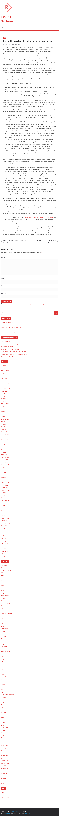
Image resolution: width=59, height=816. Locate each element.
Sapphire (3, 715)
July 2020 (3, 444)
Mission (3, 682)
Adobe (3, 573)
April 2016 (3, 536)
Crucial (3, 621)
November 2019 (5, 465)
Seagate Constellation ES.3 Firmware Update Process (14, 354)
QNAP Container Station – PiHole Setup (11, 349)
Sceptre (3, 717)
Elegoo (3, 631)
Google (3, 644)
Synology (3, 748)
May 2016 (3, 533)
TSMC (2, 758)
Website (3, 293)
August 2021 (4, 421)
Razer (2, 705)
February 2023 (5, 404)
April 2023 (3, 398)
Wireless (3, 776)
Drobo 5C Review (5, 341)
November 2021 (5, 414)
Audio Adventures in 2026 (8, 330)
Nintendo (3, 687)
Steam (2, 740)
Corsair (3, 616)
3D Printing (4, 565)
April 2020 (3, 452)
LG (2, 669)
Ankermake (4, 578)
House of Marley (5, 651)
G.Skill (2, 641)
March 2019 (4, 480)
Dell (2, 623)
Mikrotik (3, 679)
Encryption (4, 633)
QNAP (2, 702)
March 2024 (4, 378)
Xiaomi (3, 781)
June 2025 (3, 376)
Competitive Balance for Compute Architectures (46, 242)
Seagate (3, 722)
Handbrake (4, 646)
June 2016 (3, 531)
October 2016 (4, 520)
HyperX (3, 659)
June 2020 (3, 447)
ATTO (2, 593)
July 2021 (3, 424)
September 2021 (5, 419)
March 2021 (4, 432)
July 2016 (3, 528)
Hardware (3, 649)
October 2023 (4, 386)
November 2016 (5, 518)
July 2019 (3, 472)
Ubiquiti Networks (6, 760)
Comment (4, 257)
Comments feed (5, 797)
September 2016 (5, 523)
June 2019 (3, 475)
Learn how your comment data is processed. (37, 304)
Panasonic (3, 697)
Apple (4, 37)
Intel (2, 664)
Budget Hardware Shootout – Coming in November (14, 242)
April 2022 (3, 411)
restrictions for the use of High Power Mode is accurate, (39, 217)
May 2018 (3, 495)
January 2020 (4, 459)
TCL (2, 750)
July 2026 (3, 365)
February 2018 (5, 500)
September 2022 (5, 409)
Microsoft (3, 677)
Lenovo (3, 666)
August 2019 (4, 470)
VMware (3, 771)
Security (3, 725)
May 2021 (3, 426)
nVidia (2, 689)
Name (3, 278)
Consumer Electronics (6, 613)
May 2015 (3, 556)
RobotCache (4, 707)
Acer (2, 567)
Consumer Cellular (6, 611)
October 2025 (4, 373)
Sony (2, 732)
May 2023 (3, 396)
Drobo (2, 626)
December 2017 (5, 503)
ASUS (2, 590)
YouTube (3, 783)
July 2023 (3, 393)
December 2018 (5, 487)
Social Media (4, 727)
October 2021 (4, 416)
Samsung (3, 712)
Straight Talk (4, 745)
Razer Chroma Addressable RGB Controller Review (14, 351)
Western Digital (5, 773)
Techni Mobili (4, 755)
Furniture (3, 639)
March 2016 (4, 538)
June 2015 (3, 553)
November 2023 (5, 383)
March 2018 (4, 498)
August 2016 (4, 525)
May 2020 (3, 449)
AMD (2, 575)
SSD (2, 738)
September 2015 (5, 548)
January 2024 (4, 381)
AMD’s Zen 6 (4, 325)
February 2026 (5, 371)
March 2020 (4, 454)
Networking (4, 684)
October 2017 (4, 505)
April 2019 (3, 477)
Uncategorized (5, 763)
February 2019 (5, 482)
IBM (2, 661)
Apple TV (3, 585)
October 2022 (4, 406)
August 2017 (4, 508)
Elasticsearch (4, 628)
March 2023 (4, 401)
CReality (3, 618)
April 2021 (3, 429)
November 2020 (5, 437)
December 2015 (5, 543)
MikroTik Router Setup (7, 346)
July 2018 (3, 492)
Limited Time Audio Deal (7, 322)
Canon (3, 600)
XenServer (3, 778)
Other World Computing (7, 694)
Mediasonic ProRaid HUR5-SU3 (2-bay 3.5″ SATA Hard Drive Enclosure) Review (21, 344)
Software (3, 730)
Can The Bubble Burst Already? (9, 332)
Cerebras (3, 606)
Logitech (3, 674)
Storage (3, 743)
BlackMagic (4, 598)
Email (3, 286)
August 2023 (4, 391)
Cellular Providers (5, 603)
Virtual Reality (4, 765)
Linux (2, 672)
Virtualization (4, 768)
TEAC (2, 753)
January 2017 (4, 515)
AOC (2, 580)
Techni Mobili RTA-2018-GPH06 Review (11, 356)
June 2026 (3, 368)
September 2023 (5, 388)
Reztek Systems (16, 44)
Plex (2, 699)
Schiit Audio (4, 720)
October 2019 (4, 467)
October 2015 (4, 546)
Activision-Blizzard (6, 570)
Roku (2, 710)
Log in (2, 792)
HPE (2, 656)
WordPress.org (5, 800)
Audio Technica (5, 595)
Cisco (2, 608)
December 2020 (5, 434)
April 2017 (3, 513)
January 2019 (4, 485)
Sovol (2, 735)
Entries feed (4, 795)
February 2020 (5, 457)
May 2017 (3, 510)
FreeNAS (3, 636)
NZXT (2, 692)
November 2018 (5, 490)
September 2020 (5, 439)
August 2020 (4, 442)
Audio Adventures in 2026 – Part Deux (11, 327)
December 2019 (5, 462)
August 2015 (4, 551)
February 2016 (5, 541)
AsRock (3, 588)
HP (2, 654)
